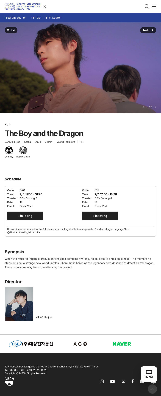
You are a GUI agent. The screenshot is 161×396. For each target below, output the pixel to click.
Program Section (15, 17)
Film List (36, 17)
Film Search (53, 17)
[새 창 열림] (80, 344)
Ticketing (25, 216)
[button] (143, 107)
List (13, 30)
